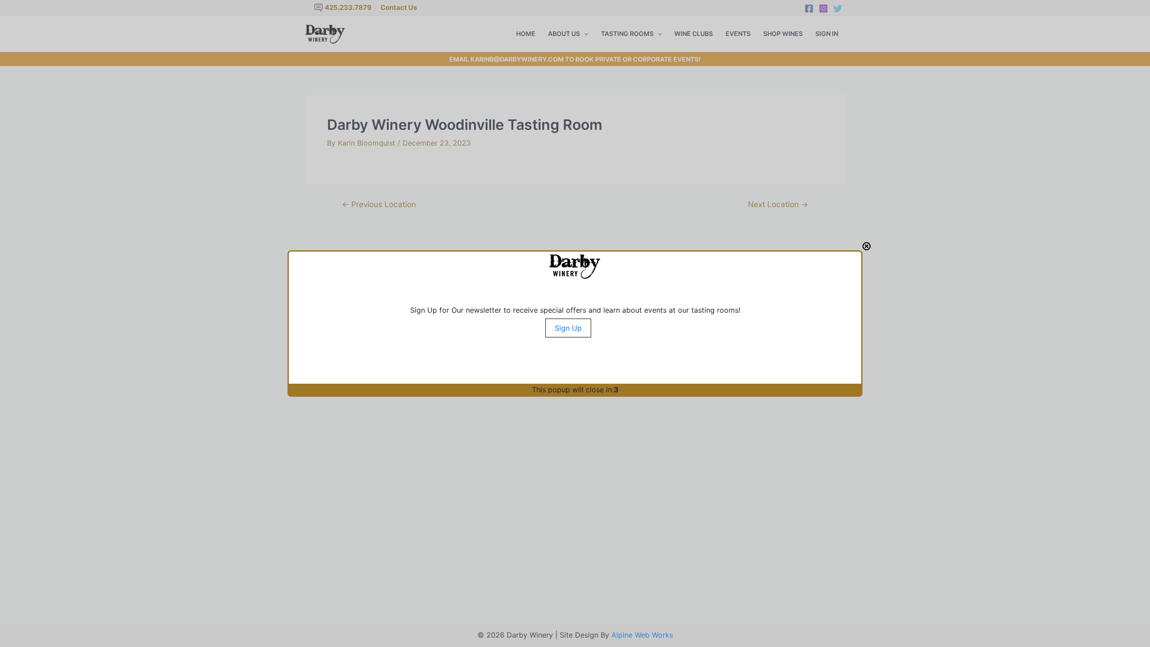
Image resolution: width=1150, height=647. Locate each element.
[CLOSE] (866, 246)
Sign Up (568, 328)
